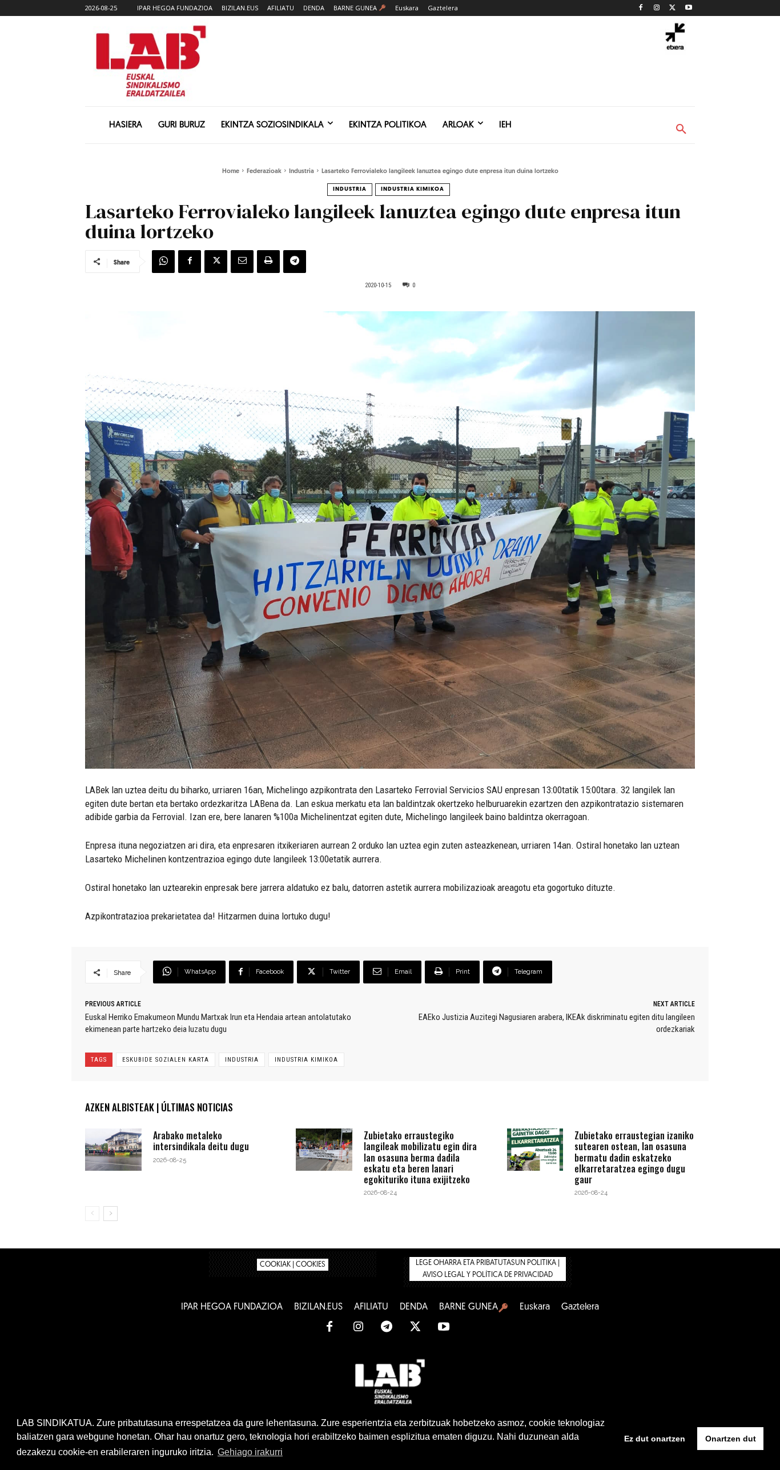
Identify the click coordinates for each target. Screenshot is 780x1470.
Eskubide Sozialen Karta (165, 1059)
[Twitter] (672, 8)
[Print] (268, 261)
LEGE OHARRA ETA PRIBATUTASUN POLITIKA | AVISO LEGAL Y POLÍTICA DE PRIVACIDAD (488, 1269)
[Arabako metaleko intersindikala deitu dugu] (113, 1149)
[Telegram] (294, 261)
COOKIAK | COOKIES (292, 1264)
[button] (681, 129)
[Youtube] (688, 8)
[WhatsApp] (163, 261)
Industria (301, 171)
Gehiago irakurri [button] (250, 1452)
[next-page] (110, 1213)
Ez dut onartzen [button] (654, 1438)
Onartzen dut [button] (730, 1438)
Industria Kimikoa (412, 189)
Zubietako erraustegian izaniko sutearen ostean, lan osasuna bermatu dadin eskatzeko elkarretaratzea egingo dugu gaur (634, 1157)
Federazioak (264, 171)
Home (230, 171)
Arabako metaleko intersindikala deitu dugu (201, 1140)
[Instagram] (657, 8)
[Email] (242, 261)
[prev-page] (92, 1213)
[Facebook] (641, 8)
